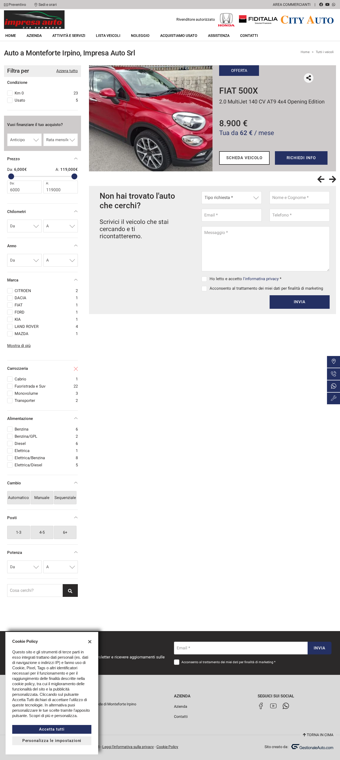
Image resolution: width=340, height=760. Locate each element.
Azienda (34, 35)
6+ (65, 532)
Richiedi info (301, 157)
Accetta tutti (51, 729)
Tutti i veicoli (325, 52)
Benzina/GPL (46, 436)
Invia (299, 301)
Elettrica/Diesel (46, 465)
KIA (46, 319)
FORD (46, 312)
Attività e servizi (68, 35)
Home (10, 35)
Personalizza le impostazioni (52, 740)
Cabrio (46, 379)
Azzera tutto (67, 70)
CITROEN (46, 290)
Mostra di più (19, 345)
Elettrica (46, 450)
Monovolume (46, 393)
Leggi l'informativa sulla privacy (128, 747)
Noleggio (140, 35)
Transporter (46, 400)
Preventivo (17, 4)
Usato (46, 100)
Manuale (41, 497)
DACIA (46, 298)
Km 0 (46, 93)
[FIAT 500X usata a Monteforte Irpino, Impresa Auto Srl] (150, 118)
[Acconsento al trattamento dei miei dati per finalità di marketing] (205, 288)
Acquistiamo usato (178, 35)
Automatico (18, 497)
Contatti (249, 35)
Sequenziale (65, 497)
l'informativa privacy (261, 278)
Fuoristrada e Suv (46, 386)
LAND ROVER (46, 326)
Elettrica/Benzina (46, 457)
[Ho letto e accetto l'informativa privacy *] (205, 278)
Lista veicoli (108, 35)
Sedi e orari (48, 4)
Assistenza (219, 35)
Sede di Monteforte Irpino (115, 704)
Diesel (46, 443)
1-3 (18, 532)
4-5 (42, 532)
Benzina (46, 429)
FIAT (46, 305)
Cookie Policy (167, 747)
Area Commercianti (292, 4)
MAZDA (46, 333)
